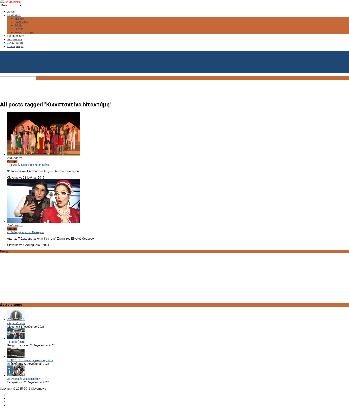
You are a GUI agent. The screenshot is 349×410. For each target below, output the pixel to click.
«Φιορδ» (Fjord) (16, 342)
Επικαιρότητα (15, 46)
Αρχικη (11, 11)
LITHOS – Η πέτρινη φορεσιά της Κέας (30, 360)
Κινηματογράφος (24, 32)
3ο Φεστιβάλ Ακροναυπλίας (23, 379)
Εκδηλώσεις (22, 22)
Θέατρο (19, 29)
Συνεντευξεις (15, 43)
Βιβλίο (18, 25)
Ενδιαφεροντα (15, 36)
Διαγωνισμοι (14, 39)
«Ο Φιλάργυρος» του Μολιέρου (25, 232)
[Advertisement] (174, 88)
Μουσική (19, 18)
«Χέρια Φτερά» (16, 323)
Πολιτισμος (14, 15)
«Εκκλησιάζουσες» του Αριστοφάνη (28, 165)
